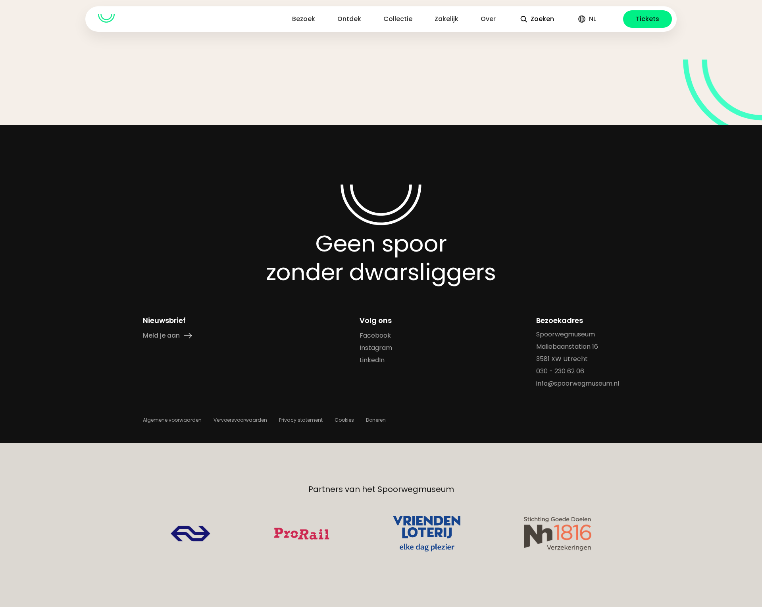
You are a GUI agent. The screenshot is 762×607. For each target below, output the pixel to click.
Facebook (375, 335)
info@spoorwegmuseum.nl (577, 383)
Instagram (376, 347)
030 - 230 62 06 (560, 371)
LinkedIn (372, 360)
